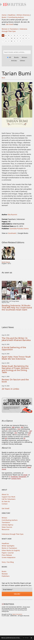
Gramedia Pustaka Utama (19, 228)
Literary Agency (7, 525)
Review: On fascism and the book (15, 380)
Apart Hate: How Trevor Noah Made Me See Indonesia (16, 357)
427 (30, 431)
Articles (14, 61)
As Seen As (6, 501)
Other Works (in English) (11, 550)
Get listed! (5, 508)
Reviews (5, 574)
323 (7, 429)
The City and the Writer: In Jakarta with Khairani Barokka (16, 339)
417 (29, 435)
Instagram (22, 477)
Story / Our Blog (8, 562)
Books (4, 17)
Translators (6, 522)
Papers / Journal (8, 553)
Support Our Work (8, 497)
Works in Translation (9, 548)
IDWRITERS (17, 4)
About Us (5, 494)
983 (22, 427)
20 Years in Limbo (10, 388)
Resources (5, 529)
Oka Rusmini (12, 214)
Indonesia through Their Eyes (12, 534)
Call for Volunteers (8, 499)
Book (3, 78)
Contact (4, 504)
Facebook (14, 477)
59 (24, 438)
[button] (17, 638)
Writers (24, 57)
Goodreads (12, 233)
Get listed (9, 24)
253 (15, 433)
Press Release (7, 555)
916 (18, 429)
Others (22, 61)
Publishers (6, 576)
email (25, 475)
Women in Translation (10, 29)
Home (4, 15)
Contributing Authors (16, 17)
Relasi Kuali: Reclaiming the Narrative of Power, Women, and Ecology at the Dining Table (15, 369)
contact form (16, 478)
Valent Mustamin (17, 614)
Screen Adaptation (8, 557)
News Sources (7, 527)
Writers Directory (23, 15)
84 (6, 438)
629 (29, 433)
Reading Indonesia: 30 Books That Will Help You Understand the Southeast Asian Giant (17, 307)
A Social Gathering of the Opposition (14, 348)
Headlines (11, 15)
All (3, 35)
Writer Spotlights (8, 546)
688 (13, 427)
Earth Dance (6, 262)
